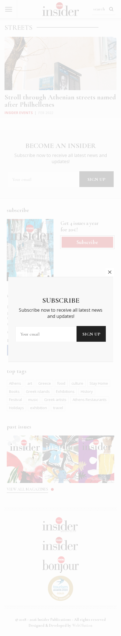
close (110, 272)
